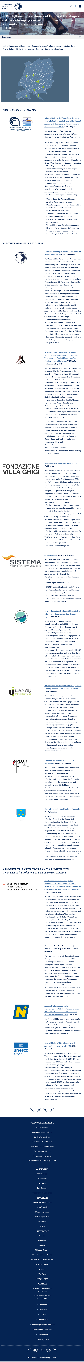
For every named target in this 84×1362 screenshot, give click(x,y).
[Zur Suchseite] (71, 6)
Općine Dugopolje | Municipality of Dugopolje (62, 809)
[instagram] (48, 1350)
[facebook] (29, 1350)
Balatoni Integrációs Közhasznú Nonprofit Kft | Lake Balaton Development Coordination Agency (62, 614)
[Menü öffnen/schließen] (80, 6)
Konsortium (6, 37)
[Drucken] (45, 1110)
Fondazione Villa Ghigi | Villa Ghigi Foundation (62, 463)
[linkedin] (35, 1350)
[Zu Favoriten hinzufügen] (52, 1110)
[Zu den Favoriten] (75, 6)
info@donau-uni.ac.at (42, 1295)
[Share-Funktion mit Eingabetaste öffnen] (32, 1110)
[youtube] (55, 1350)
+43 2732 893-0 (42, 1298)
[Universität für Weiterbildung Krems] (13, 6)
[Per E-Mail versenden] (39, 1110)
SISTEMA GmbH (50, 555)
